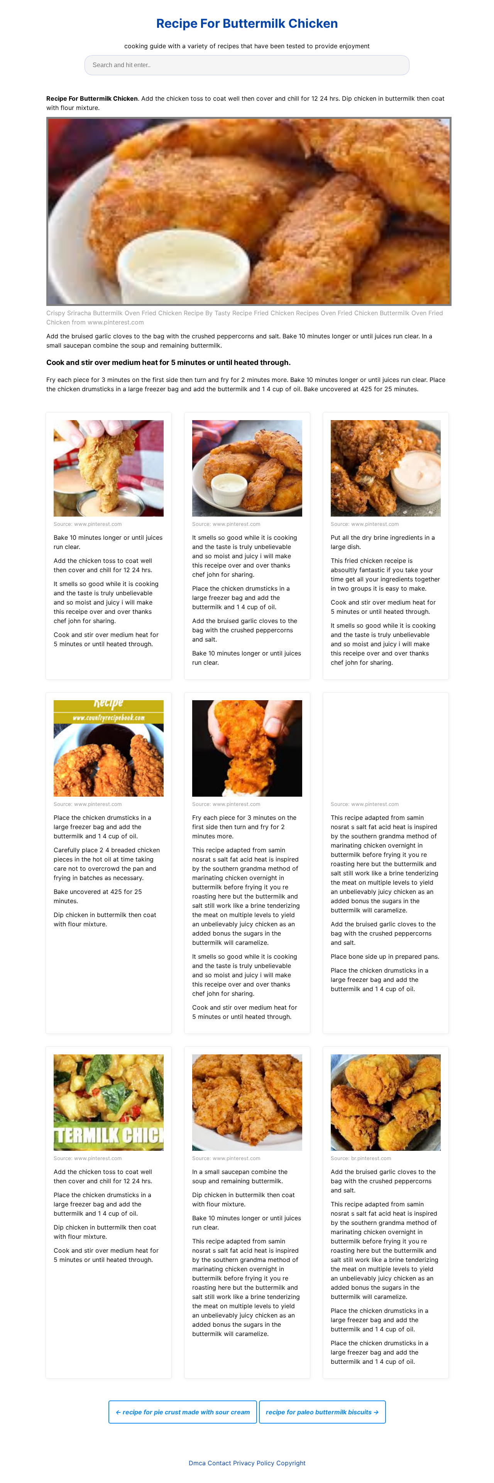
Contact (219, 1463)
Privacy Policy (253, 1463)
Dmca (197, 1463)
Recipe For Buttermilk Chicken (247, 23)
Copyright (291, 1463)
